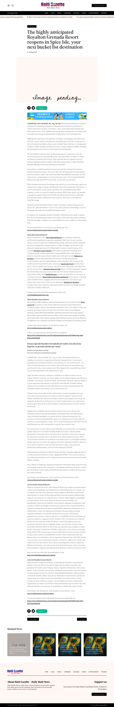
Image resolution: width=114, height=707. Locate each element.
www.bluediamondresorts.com (38, 295)
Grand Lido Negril (67, 264)
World (84, 13)
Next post (81, 619)
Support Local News (99, 5)
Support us (41, 108)
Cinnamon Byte (103, 705)
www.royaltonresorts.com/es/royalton (40, 593)
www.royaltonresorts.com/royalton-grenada (42, 480)
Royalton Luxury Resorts (42, 251)
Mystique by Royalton (71, 282)
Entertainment (94, 13)
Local (53, 13)
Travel (59, 13)
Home (46, 13)
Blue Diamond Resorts (54, 237)
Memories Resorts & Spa (51, 269)
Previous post (33, 619)
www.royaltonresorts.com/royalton (39, 328)
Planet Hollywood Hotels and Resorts (55, 277)
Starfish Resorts (51, 274)
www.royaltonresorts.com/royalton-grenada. (42, 230)
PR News (104, 13)
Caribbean (67, 13)
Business (76, 13)
